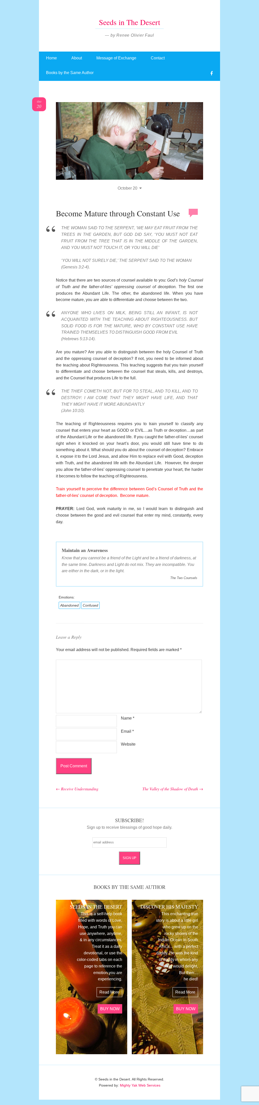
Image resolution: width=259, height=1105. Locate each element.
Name (127, 718)
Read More (109, 992)
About (76, 58)
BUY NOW (110, 1009)
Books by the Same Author (70, 73)
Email (127, 731)
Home (51, 58)
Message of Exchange (116, 58)
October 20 (127, 188)
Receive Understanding (77, 788)
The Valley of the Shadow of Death (172, 788)
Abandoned (69, 605)
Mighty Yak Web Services (140, 1085)
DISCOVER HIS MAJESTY (169, 906)
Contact (158, 58)
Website (128, 744)
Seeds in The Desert (129, 22)
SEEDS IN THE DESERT (96, 906)
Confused (90, 605)
